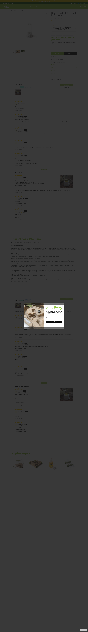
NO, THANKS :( (54, 324)
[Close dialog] (62, 305)
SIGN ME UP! (54, 321)
